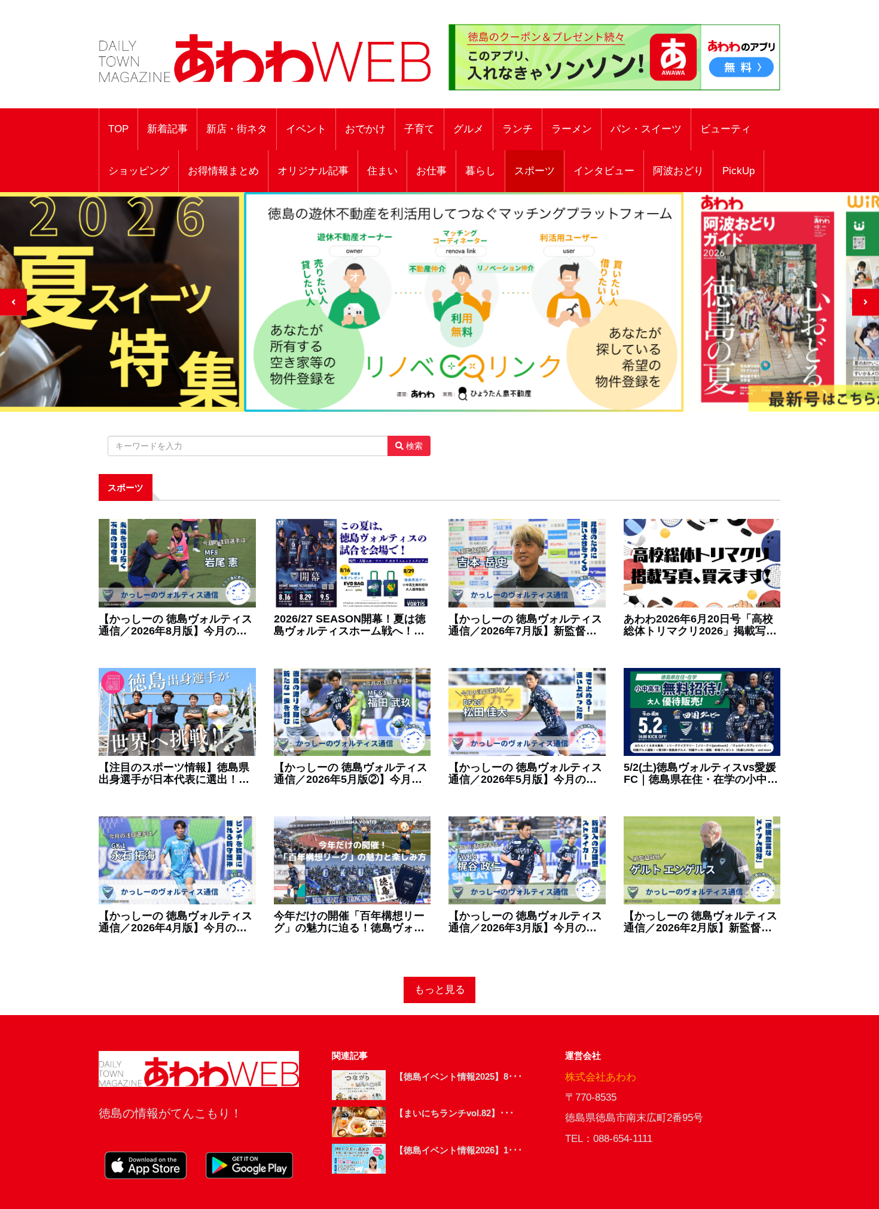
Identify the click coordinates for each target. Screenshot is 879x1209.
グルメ (468, 129)
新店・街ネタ (236, 129)
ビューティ (725, 129)
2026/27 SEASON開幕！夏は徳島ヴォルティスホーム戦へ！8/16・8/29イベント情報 (350, 625)
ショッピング (138, 171)
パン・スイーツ (646, 129)
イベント (306, 129)
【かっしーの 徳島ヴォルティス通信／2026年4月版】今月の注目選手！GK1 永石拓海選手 (175, 922)
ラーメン (571, 129)
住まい (382, 171)
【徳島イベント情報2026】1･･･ (459, 1150)
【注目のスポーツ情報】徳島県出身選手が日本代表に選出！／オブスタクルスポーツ (174, 774)
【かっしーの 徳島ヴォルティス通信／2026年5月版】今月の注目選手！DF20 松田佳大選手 (525, 774)
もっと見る (439, 989)
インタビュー (603, 171)
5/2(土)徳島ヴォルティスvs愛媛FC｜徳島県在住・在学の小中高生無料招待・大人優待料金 (701, 774)
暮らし (480, 171)
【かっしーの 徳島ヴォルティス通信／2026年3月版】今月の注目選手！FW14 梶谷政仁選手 (525, 922)
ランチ (517, 129)
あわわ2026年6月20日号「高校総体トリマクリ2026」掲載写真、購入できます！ (698, 625)
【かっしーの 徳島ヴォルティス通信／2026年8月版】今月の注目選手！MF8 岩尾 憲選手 (175, 625)
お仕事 (431, 171)
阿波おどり (678, 171)
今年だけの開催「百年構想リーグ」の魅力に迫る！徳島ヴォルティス (349, 922)
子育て (419, 129)
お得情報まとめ (223, 171)
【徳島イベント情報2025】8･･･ (459, 1076)
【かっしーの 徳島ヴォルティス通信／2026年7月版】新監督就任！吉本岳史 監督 (525, 625)
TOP (118, 129)
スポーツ (534, 171)
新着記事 (167, 129)
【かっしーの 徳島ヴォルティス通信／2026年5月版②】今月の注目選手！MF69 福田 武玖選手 (351, 774)
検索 (413, 446)
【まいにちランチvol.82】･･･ (454, 1113)
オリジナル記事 (313, 171)
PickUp (738, 171)
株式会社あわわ (600, 1077)
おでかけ (365, 129)
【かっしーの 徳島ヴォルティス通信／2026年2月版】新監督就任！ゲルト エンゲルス (700, 922)
